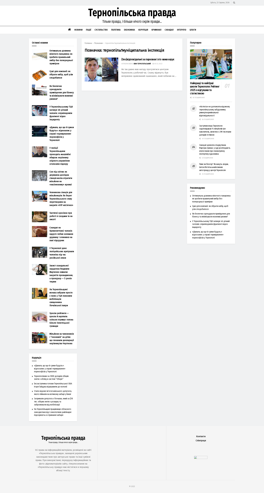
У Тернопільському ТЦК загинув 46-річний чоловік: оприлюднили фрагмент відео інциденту (61, 113)
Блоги (193, 29)
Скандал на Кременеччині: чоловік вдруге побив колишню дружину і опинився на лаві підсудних (61, 234)
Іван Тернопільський (142, 64)
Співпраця (201, 440)
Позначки (98, 43)
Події (88, 29)
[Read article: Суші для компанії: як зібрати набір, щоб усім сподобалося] (39, 75)
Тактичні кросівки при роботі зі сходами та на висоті (61, 216)
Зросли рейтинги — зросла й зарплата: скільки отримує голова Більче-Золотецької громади (61, 319)
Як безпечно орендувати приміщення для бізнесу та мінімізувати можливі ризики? (62, 92)
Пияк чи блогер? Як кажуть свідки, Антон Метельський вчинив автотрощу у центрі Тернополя (214, 167)
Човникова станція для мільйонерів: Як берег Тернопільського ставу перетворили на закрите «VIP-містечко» (61, 199)
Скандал (169, 29)
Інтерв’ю (181, 29)
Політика (116, 29)
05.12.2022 (158, 64)
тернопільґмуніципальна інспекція (120, 43)
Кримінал (156, 29)
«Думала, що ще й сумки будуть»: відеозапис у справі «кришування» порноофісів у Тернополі (62, 133)
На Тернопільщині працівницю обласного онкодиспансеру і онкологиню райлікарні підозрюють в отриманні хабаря (52, 412)
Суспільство (101, 29)
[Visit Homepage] (132, 15)
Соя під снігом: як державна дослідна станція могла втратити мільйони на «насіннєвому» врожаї (61, 178)
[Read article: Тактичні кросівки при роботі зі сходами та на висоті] (39, 216)
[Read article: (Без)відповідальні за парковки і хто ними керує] (101, 70)
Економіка (129, 29)
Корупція (143, 29)
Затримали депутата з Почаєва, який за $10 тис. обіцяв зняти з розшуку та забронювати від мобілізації (53, 401)
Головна (88, 43)
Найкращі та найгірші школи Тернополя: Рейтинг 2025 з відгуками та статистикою (204, 88)
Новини (78, 29)
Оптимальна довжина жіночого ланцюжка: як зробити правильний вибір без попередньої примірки (61, 57)
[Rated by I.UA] (200, 458)
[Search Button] (234, 2)
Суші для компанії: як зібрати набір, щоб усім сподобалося (61, 74)
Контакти (200, 436)
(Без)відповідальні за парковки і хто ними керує (147, 59)
